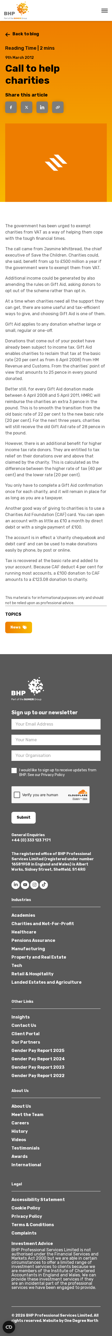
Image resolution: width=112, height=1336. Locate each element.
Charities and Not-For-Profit (42, 923)
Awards (19, 1156)
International (26, 1164)
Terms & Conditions (32, 1224)
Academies (23, 915)
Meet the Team (27, 1114)
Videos (18, 1139)
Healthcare (23, 932)
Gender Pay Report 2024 (38, 1058)
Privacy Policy (26, 1216)
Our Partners (25, 1042)
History (19, 1131)
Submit (23, 817)
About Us (21, 1106)
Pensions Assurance (33, 940)
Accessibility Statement (38, 1199)
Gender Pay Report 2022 (38, 1075)
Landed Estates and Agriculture (46, 982)
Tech (16, 965)
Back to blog (26, 33)
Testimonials (25, 1148)
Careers (20, 1122)
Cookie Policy (25, 1207)
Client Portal (25, 1033)
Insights (20, 1017)
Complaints (23, 1233)
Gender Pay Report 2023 (37, 1067)
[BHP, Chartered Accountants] (17, 10)
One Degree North (81, 1320)
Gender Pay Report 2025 (37, 1050)
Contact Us (23, 1025)
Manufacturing (28, 948)
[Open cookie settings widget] (9, 1327)
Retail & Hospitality (32, 973)
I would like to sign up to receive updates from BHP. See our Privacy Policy (57, 772)
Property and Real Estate (38, 957)
